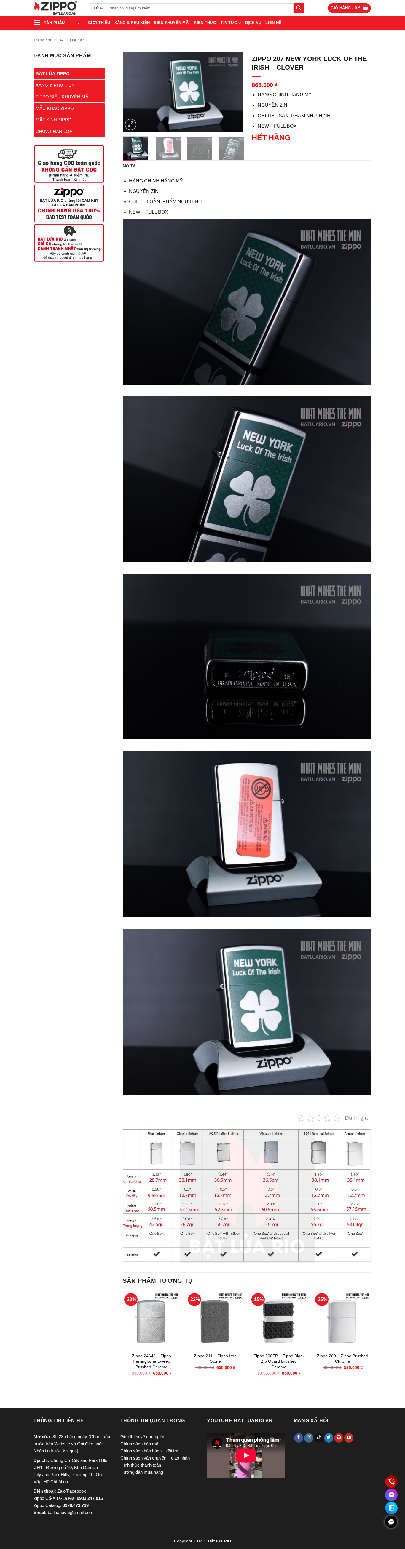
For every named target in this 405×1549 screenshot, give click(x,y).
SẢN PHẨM (55, 22)
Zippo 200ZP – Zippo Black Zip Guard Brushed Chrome (278, 1361)
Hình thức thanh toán (140, 1465)
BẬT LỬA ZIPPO (74, 40)
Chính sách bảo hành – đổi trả (149, 1450)
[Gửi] (299, 8)
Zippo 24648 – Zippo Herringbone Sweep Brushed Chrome (151, 1361)
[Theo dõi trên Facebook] (298, 1438)
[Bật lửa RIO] (57, 8)
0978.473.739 (76, 1505)
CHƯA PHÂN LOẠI (55, 131)
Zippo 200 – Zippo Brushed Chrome (342, 1358)
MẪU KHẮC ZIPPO (55, 108)
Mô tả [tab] (129, 166)
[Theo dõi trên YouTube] (348, 1438)
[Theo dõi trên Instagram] (308, 1438)
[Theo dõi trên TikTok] (318, 1438)
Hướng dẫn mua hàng (141, 1472)
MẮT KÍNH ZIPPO (53, 119)
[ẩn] (391, 1522)
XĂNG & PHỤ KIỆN (132, 22)
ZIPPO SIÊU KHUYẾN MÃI (63, 96)
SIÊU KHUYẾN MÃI (172, 22)
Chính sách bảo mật (140, 1443)
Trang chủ (43, 40)
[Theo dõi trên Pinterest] (338, 1438)
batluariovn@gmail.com (70, 1512)
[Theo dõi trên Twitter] (329, 1438)
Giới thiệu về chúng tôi (142, 1436)
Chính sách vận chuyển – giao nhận (155, 1457)
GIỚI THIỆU (99, 22)
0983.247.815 (90, 1498)
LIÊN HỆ (273, 22)
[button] (349, 8)
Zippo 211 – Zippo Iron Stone (215, 1358)
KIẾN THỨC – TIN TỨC (215, 22)
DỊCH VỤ (253, 22)
